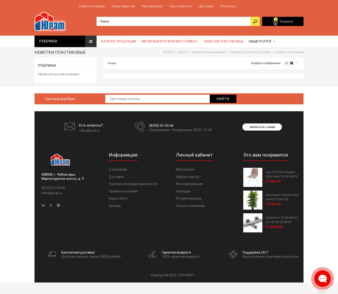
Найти (223, 99)
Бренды (115, 206)
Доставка (116, 177)
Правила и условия (123, 191)
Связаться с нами (262, 127)
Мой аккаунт (185, 169)
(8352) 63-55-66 (161, 125)
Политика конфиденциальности (133, 184)
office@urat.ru (89, 130)
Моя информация (189, 184)
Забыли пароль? (188, 177)
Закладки (183, 191)
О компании (118, 169)
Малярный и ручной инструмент (59, 74)
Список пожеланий (190, 206)
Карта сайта (118, 198)
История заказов (188, 198)
